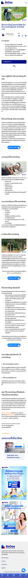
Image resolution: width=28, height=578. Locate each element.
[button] (24, 61)
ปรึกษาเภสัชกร (10, 415)
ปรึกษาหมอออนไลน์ (6, 413)
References (7, 433)
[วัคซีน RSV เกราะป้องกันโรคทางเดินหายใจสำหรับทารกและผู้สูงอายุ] (14, 451)
